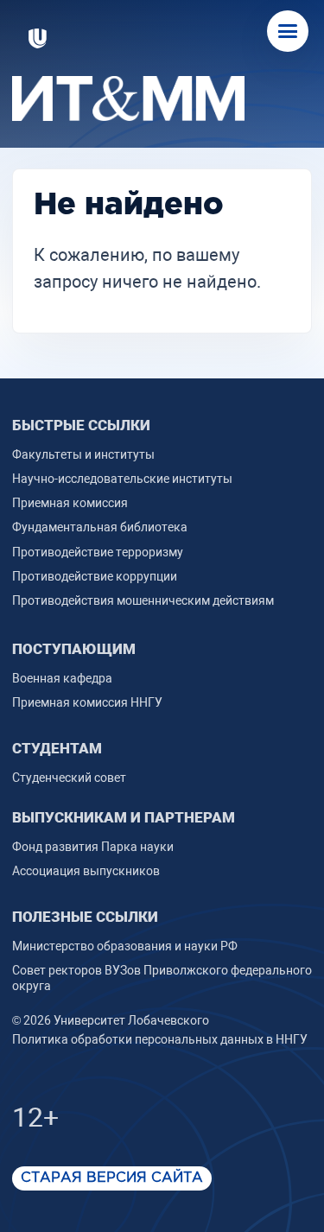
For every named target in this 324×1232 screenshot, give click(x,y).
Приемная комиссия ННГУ (87, 702)
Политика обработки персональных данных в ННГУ (160, 1039)
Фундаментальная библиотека (99, 527)
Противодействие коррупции (94, 576)
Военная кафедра (62, 678)
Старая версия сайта (112, 1178)
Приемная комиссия (70, 503)
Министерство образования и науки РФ (125, 946)
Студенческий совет (69, 777)
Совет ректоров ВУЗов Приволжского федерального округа (162, 978)
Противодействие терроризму (97, 552)
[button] (287, 31)
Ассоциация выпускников (86, 871)
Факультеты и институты (83, 454)
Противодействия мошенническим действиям (143, 600)
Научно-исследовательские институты (122, 479)
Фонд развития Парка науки (93, 847)
